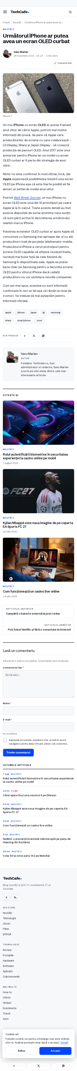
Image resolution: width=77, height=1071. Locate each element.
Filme (6, 928)
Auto (6, 1018)
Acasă (6, 22)
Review (7, 950)
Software (8, 966)
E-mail (7, 719)
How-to (7, 992)
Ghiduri (7, 1002)
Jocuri (6, 923)
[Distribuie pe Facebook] (24, 336)
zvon (39, 320)
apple (8, 312)
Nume (7, 703)
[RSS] (15, 897)
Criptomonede (11, 976)
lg (44, 312)
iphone (21, 312)
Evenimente (9, 1008)
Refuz (21, 1050)
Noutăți (17, 22)
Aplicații (8, 971)
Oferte (7, 997)
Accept (55, 1050)
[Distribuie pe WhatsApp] (43, 336)
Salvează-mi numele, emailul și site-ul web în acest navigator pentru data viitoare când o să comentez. (38, 742)
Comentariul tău (13, 667)
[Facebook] (6, 897)
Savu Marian (21, 52)
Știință (7, 934)
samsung (55, 312)
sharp (8, 320)
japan (34, 312)
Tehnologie (9, 918)
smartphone (24, 320)
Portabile (8, 955)
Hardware (8, 960)
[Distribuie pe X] (34, 336)
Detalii (64, 1042)
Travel (6, 1013)
